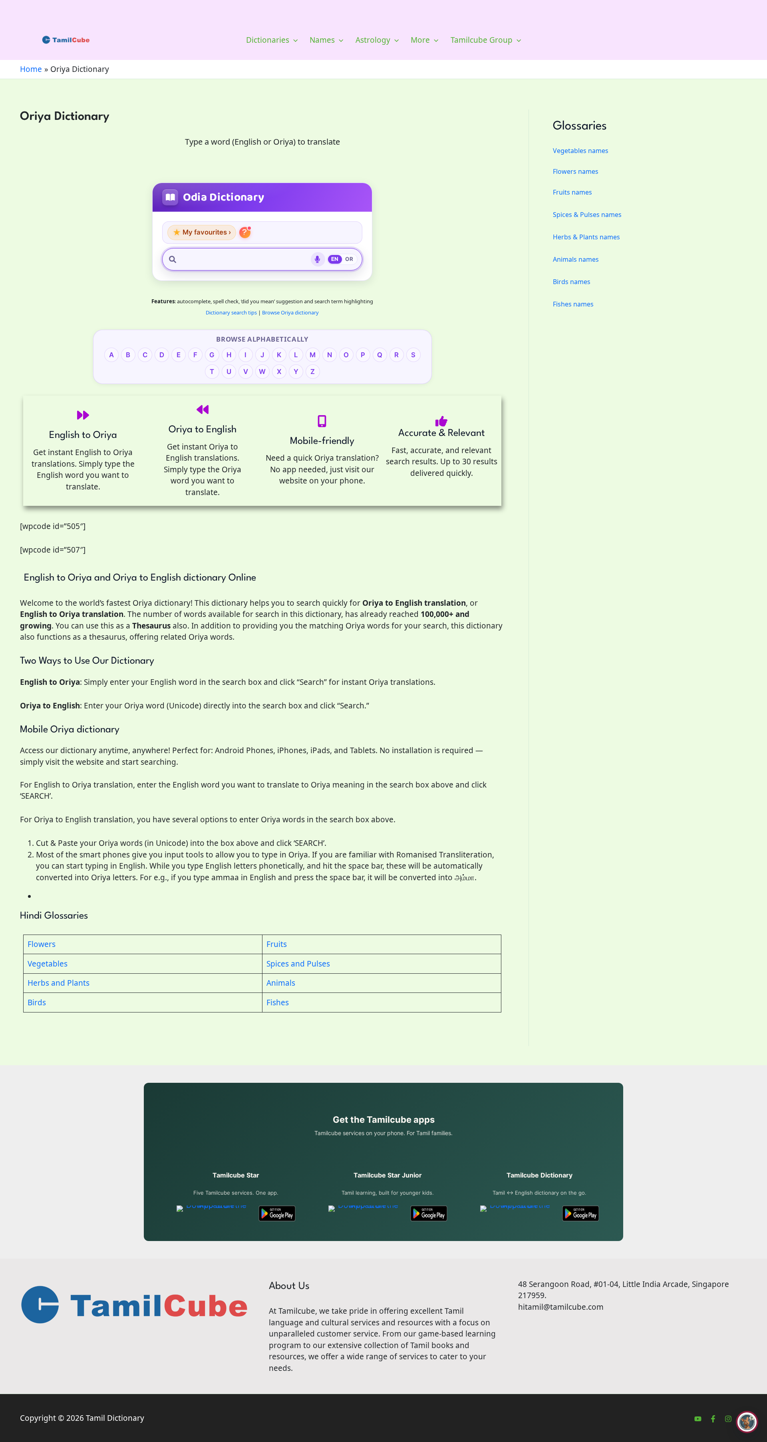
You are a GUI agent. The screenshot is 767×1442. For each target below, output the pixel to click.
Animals (280, 983)
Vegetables (48, 964)
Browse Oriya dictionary (290, 312)
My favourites (202, 232)
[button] (293, 40)
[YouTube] (697, 1418)
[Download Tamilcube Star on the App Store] (213, 1213)
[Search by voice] (318, 259)
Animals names (576, 259)
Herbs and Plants (58, 983)
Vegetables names (580, 150)
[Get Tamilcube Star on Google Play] (277, 1213)
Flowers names (575, 171)
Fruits (276, 944)
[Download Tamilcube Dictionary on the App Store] (516, 1213)
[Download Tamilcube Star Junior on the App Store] (364, 1213)
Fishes (277, 1002)
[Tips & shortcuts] (244, 232)
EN (335, 259)
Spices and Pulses (298, 964)
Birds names (571, 281)
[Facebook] (713, 1418)
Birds (37, 1002)
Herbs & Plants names (586, 237)
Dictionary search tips (231, 312)
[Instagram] (728, 1418)
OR (349, 259)
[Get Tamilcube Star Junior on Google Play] (429, 1213)
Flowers (42, 944)
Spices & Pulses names (587, 214)
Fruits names (572, 192)
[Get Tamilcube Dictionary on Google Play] (581, 1213)
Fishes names (573, 304)
